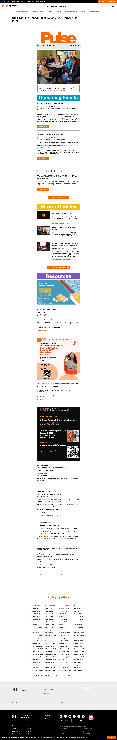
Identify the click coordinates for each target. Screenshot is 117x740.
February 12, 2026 (37, 632)
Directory (108, 6)
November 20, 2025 (37, 649)
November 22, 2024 (51, 651)
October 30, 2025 (37, 657)
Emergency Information (64, 731)
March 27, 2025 (50, 622)
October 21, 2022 (78, 640)
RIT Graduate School (58, 6)
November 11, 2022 (79, 632)
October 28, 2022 (78, 638)
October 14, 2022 (78, 643)
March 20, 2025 (50, 624)
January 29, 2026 (37, 638)
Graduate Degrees (38, 11)
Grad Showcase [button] (94, 11)
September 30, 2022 (79, 649)
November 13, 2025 (37, 651)
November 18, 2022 (79, 635)
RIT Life (29, 728)
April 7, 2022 (77, 665)
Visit (107, 1)
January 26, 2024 (64, 643)
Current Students (15, 1)
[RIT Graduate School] (19, 689)
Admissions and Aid (16, 733)
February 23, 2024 (65, 632)
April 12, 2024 (63, 616)
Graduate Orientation (17, 700)
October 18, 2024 (50, 665)
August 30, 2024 (64, 608)
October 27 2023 (64, 659)
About (13, 725)
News (102, 6)
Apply (110, 1)
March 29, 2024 (64, 622)
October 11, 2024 (50, 667)
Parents (23, 1)
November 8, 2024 (51, 657)
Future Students (6, 1)
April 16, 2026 (36, 605)
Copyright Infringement (87, 731)
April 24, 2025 (50, 611)
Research (30, 725)
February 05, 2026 (37, 635)
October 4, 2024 (50, 670)
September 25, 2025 (37, 670)
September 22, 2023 (65, 673)
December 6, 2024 (51, 649)
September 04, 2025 (51, 603)
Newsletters (28, 24)
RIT (13, 24)
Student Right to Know (87, 728)
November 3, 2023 (65, 657)
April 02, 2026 (36, 616)
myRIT (113, 6)
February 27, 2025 (51, 630)
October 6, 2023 (64, 665)
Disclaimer (62, 730)
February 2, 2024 (64, 640)
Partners (42, 1)
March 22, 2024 (64, 624)
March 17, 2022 (78, 673)
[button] (103, 11)
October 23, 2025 (37, 659)
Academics (14, 728)
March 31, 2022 (78, 667)
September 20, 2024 (51, 675)
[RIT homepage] (10, 6)
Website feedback (65, 720)
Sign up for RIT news (80, 720)
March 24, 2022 (78, 670)
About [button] (50, 11)
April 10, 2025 (49, 616)
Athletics (30, 731)
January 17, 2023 (78, 616)
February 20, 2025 (51, 632)
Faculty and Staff (30, 1)
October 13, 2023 (64, 667)
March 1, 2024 (63, 630)
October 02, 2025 (37, 667)
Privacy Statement (86, 733)
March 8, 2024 (64, 627)
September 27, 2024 (51, 673)
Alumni (37, 1)
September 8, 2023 (79, 603)
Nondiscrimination (86, 730)
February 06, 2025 (51, 638)
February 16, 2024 (64, 635)
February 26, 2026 (37, 627)
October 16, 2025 (36, 662)
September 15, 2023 (65, 675)
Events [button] (83, 11)
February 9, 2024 (64, 638)
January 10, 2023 (78, 619)
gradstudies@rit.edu (47, 694)
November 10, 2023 (65, 654)
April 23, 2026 (36, 608)
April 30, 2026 (36, 611)
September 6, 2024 (65, 605)
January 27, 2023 (78, 624)
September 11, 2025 (37, 675)
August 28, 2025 (50, 605)
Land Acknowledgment (64, 728)
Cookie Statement (71, 737)
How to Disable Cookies (82, 737)
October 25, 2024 (50, 662)
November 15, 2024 (51, 654)
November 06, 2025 (37, 654)
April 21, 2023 (77, 611)
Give (114, 1)
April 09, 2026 (36, 614)
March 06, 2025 (50, 627)
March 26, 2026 (36, 619)
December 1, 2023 (64, 651)
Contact (86, 688)
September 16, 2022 (79, 654)
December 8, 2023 (65, 649)
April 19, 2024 (63, 614)
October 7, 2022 (78, 646)
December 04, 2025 (37, 646)
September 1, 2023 (79, 605)
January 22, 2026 (37, 640)
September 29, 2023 (65, 670)
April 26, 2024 (63, 611)
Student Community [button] (71, 11)
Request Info (102, 1)
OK (112, 738)
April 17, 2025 (49, 614)
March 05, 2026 (36, 624)
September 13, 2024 (65, 603)
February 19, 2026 (37, 630)
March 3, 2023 (77, 614)
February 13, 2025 (51, 635)
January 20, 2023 (78, 627)
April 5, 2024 (63, 619)
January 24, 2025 (50, 643)
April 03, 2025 (50, 619)
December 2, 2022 (78, 630)
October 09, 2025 (37, 665)
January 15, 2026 (36, 643)
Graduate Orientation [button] (22, 11)
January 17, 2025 (50, 646)
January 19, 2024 (64, 646)
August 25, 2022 (78, 659)
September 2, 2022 (79, 657)
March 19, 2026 (36, 622)
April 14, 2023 (77, 608)
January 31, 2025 (50, 640)
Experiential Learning (17, 731)
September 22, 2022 (79, 651)
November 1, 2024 (51, 659)
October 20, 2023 (64, 662)
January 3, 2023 (78, 622)
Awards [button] (58, 11)
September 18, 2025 (37, 673)
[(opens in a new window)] (61, 716)
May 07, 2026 (35, 603)
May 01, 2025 (49, 608)
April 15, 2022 (77, 662)
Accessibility (62, 733)
